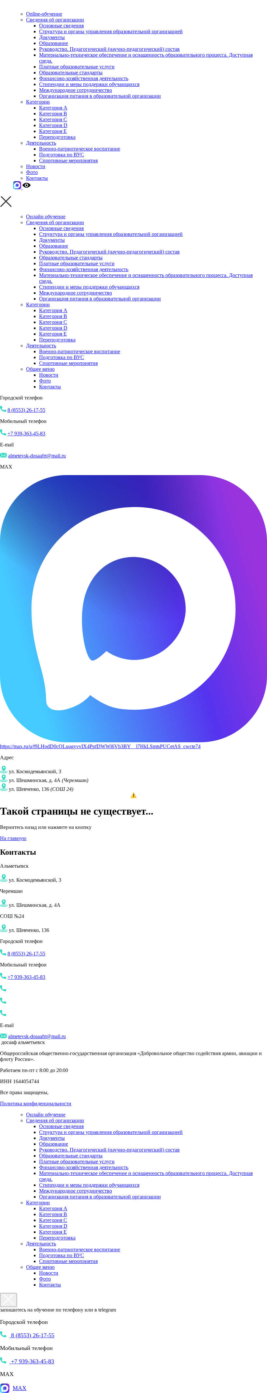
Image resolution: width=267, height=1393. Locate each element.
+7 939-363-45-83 (26, 433)
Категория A (53, 107)
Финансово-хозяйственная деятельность (83, 78)
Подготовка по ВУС (61, 154)
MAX (19, 1388)
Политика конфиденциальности (35, 1103)
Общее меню (40, 369)
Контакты (37, 178)
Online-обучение (44, 14)
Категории (38, 102)
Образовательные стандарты (71, 72)
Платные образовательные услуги (77, 66)
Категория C (53, 119)
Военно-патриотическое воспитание (79, 149)
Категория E (53, 131)
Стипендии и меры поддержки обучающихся (89, 84)
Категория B (53, 113)
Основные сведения (61, 25)
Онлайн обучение (45, 216)
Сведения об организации (55, 19)
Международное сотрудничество (75, 90)
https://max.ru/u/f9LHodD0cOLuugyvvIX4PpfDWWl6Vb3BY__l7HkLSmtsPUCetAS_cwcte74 (100, 746)
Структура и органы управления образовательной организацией (111, 31)
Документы (52, 37)
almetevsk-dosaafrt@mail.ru (37, 455)
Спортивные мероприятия (68, 160)
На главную (13, 838)
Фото (32, 172)
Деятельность (41, 143)
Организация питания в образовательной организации (100, 96)
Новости (35, 166)
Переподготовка (57, 137)
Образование (53, 43)
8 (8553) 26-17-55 (26, 410)
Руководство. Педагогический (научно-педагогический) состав (109, 49)
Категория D (53, 125)
